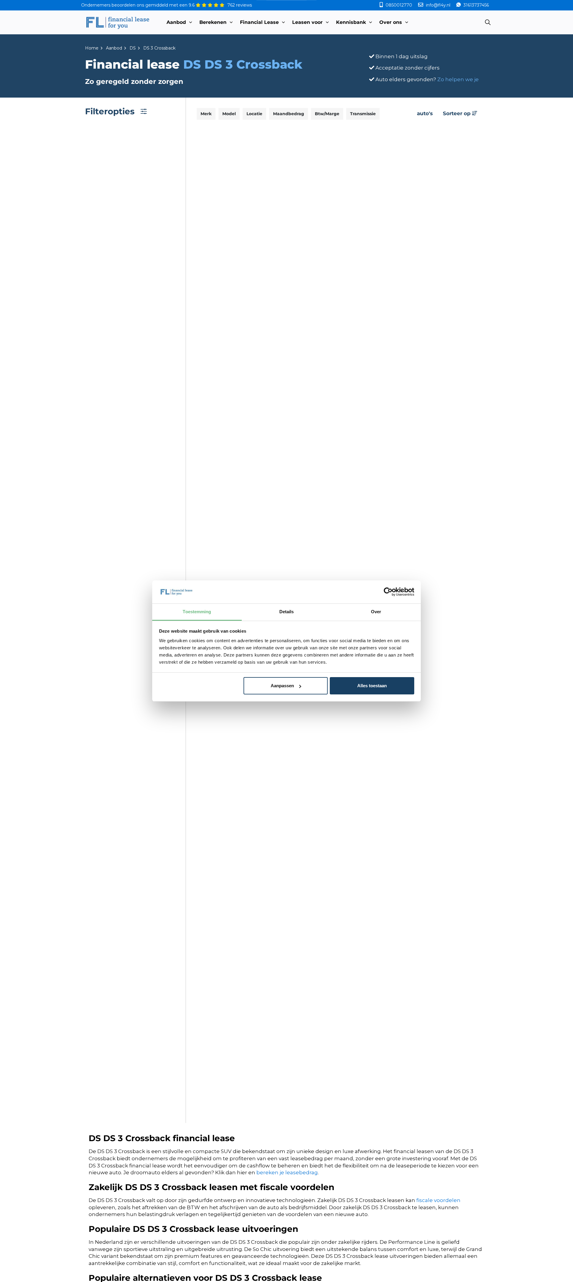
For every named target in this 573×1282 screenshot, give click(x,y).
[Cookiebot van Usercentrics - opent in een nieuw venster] (388, 591)
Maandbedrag (288, 113)
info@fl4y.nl (438, 5)
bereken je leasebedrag (287, 1172)
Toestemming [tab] (197, 611)
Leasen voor (307, 22)
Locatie (254, 113)
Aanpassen (282, 685)
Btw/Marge (327, 113)
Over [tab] (376, 611)
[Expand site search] (487, 22)
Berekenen (213, 22)
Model (229, 113)
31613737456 (475, 5)
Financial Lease (259, 22)
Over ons (390, 22)
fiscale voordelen (438, 1200)
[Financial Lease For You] (117, 22)
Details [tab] (286, 611)
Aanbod (176, 22)
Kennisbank (351, 22)
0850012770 (399, 5)
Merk (206, 113)
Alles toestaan (372, 685)
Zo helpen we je (458, 79)
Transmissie (363, 113)
